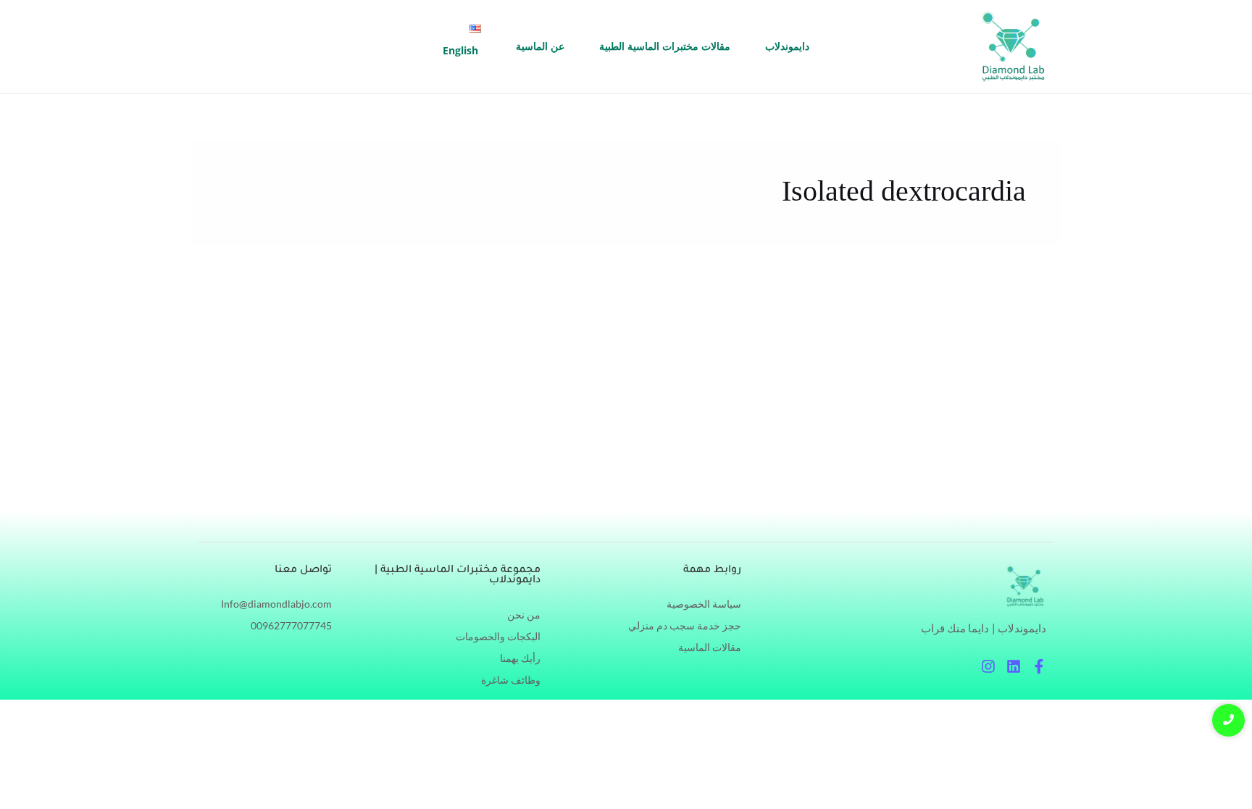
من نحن (524, 614)
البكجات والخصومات (498, 636)
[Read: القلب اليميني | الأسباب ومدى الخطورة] (952, 415)
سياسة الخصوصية (704, 604)
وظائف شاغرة (511, 680)
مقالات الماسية (709, 647)
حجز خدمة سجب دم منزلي (684, 625)
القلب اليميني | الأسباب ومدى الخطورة (654, 347)
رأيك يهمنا (520, 658)
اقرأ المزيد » (797, 477)
